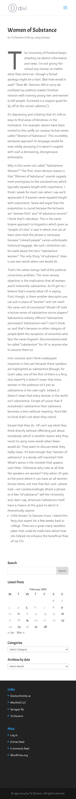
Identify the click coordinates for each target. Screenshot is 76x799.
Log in (14, 735)
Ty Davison (17, 37)
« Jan (11, 632)
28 (45, 627)
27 (35, 627)
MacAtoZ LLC (18, 702)
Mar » (21, 632)
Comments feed (19, 748)
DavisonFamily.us (20, 696)
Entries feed (17, 742)
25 (19, 627)
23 (62, 620)
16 (62, 614)
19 (27, 620)
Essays (46, 37)
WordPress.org (19, 755)
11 (18, 614)
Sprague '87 (17, 709)
